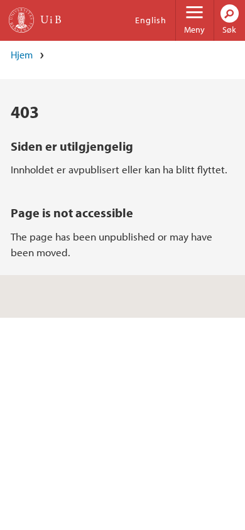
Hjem (22, 54)
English (150, 20)
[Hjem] (21, 20)
